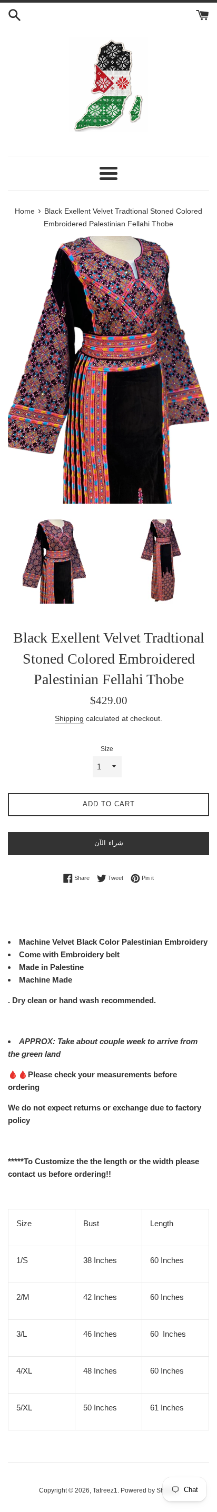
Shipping (69, 718)
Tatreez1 (105, 1490)
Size (107, 749)
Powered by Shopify (149, 1490)
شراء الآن (108, 843)
